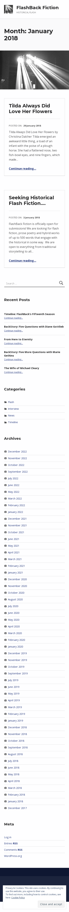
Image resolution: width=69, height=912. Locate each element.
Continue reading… (22, 168)
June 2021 (13, 539)
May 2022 (13, 491)
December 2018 (17, 727)
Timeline (13, 422)
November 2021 (17, 525)
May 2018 (13, 774)
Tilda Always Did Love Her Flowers (30, 108)
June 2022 (13, 485)
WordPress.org (13, 856)
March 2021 (15, 559)
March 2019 (15, 707)
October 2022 (16, 465)
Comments (13, 849)
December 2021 (17, 518)
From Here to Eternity (18, 339)
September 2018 (18, 747)
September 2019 (18, 673)
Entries (11, 843)
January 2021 (15, 572)
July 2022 (13, 478)
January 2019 (15, 720)
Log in (7, 837)
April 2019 (14, 700)
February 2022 (16, 505)
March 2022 (15, 498)
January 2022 (15, 512)
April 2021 (14, 552)
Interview (13, 408)
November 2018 (17, 734)
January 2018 (15, 801)
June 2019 (13, 687)
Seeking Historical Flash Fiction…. (31, 200)
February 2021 (16, 565)
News (11, 415)
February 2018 (16, 794)
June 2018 (13, 767)
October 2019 (16, 666)
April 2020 (14, 626)
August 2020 (15, 599)
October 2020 (16, 592)
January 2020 (15, 646)
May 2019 (13, 693)
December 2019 (17, 653)
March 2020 (15, 633)
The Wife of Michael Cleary (21, 368)
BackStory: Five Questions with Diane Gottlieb (34, 326)
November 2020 (17, 586)
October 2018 (16, 740)
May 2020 (13, 619)
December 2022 (17, 451)
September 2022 (18, 471)
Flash (11, 402)
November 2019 (17, 660)
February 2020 (16, 640)
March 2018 (15, 788)
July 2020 (13, 606)
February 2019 (16, 714)
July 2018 (13, 761)
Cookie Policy (18, 897)
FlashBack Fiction (37, 7)
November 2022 (17, 458)
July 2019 (13, 680)
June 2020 (13, 612)
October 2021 (16, 532)
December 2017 (17, 808)
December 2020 (17, 579)
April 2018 (14, 781)
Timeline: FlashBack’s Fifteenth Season (29, 314)
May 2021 (13, 545)
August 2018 (15, 754)
